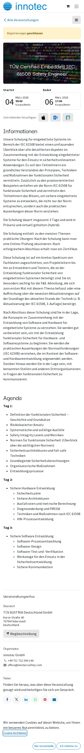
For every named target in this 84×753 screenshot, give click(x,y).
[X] (17, 700)
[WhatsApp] (35, 700)
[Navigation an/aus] (76, 6)
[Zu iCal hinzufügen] (43, 117)
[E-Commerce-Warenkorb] (68, 6)
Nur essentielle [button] (44, 746)
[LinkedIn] (26, 700)
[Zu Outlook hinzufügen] (55, 117)
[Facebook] (7, 700)
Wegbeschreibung (23, 634)
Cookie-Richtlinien (14, 733)
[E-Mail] (54, 700)
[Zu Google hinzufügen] (67, 117)
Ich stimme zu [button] (69, 746)
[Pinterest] (45, 700)
